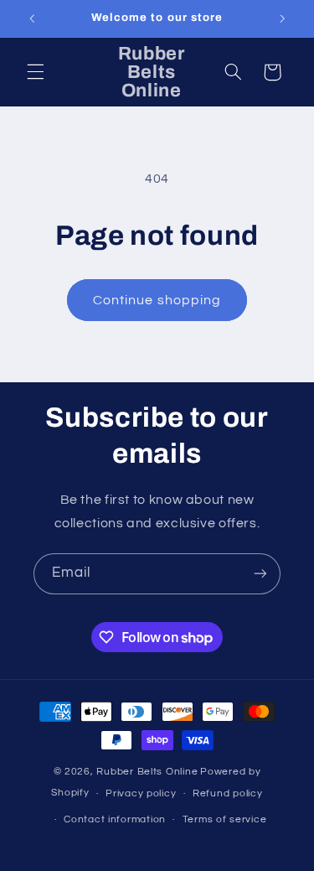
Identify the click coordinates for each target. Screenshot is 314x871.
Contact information (115, 819)
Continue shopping (157, 300)
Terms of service (225, 819)
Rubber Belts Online (147, 771)
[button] (35, 72)
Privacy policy (141, 793)
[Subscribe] (260, 573)
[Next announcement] (282, 18)
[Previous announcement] (31, 18)
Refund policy (228, 793)
